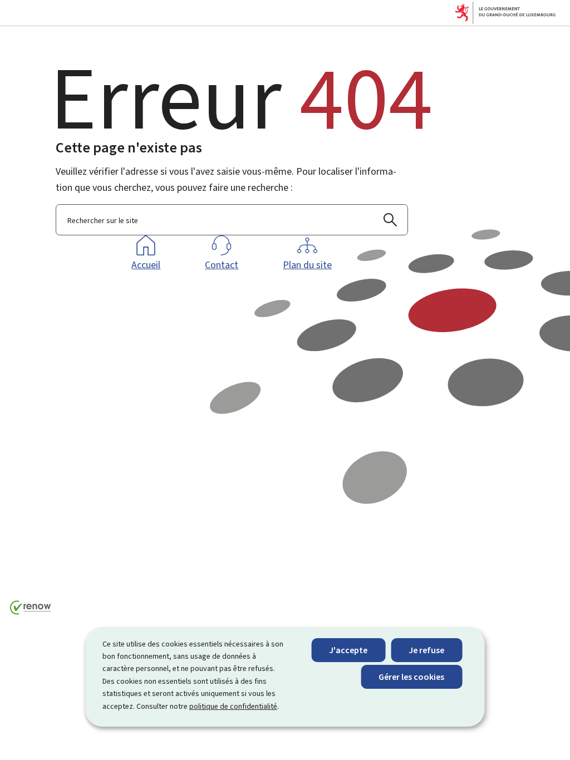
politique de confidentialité (233, 706)
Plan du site (307, 265)
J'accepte (348, 650)
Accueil (145, 265)
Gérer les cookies (411, 677)
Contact (221, 265)
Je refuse (426, 650)
